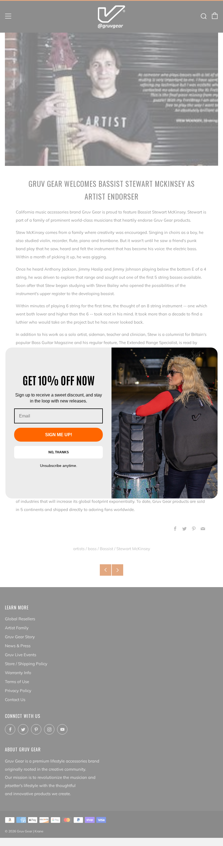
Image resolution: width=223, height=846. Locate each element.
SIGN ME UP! (58, 434)
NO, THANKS (58, 452)
